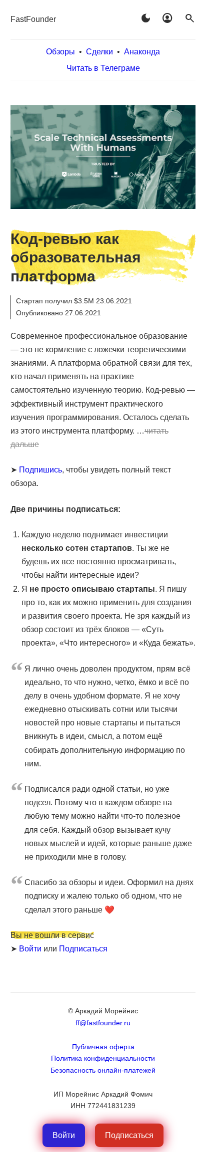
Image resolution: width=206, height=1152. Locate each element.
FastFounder (33, 19)
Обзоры (60, 51)
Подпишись (40, 469)
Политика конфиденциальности (103, 1058)
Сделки (99, 51)
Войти (30, 948)
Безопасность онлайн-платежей (103, 1070)
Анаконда (142, 51)
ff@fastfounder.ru (103, 1023)
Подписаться (83, 948)
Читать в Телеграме (103, 68)
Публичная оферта (103, 1047)
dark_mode (146, 18)
